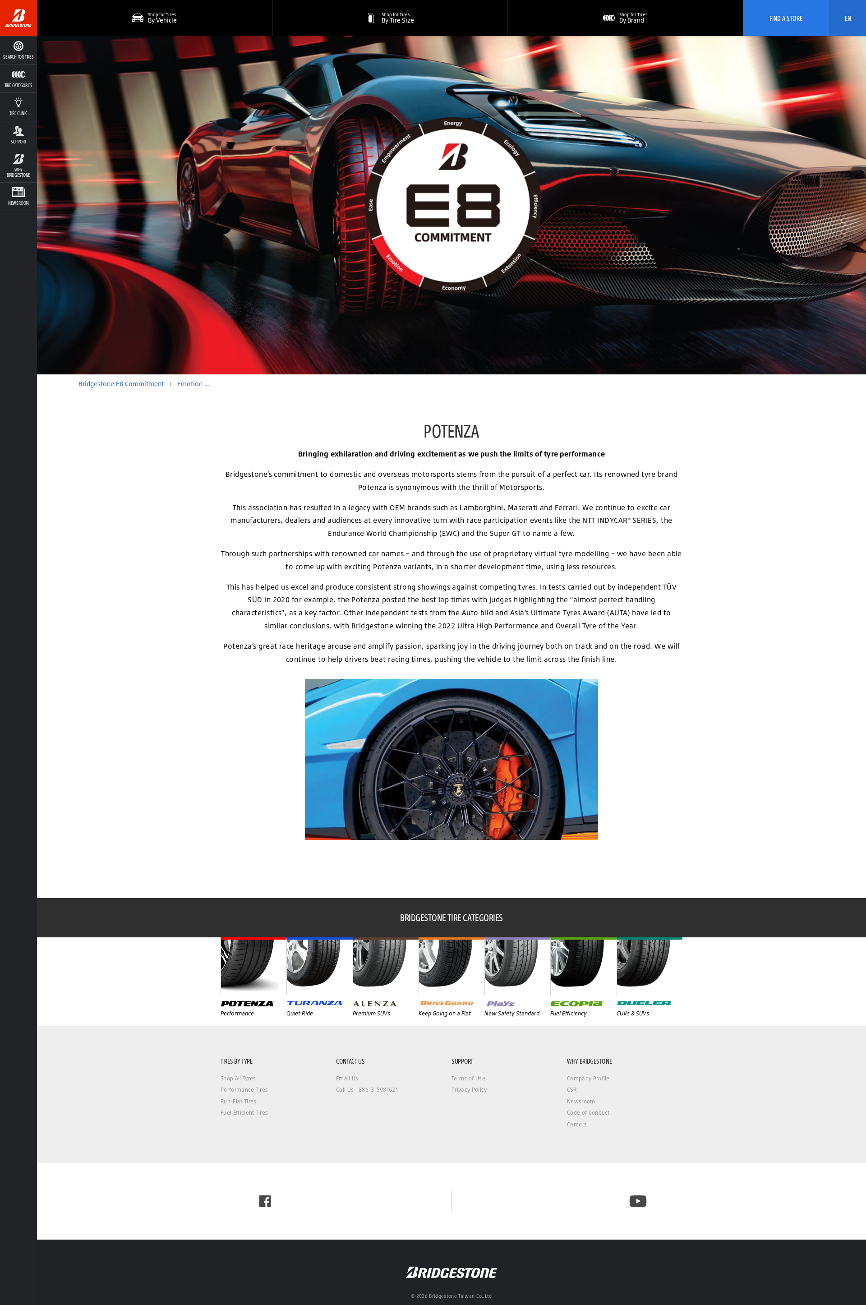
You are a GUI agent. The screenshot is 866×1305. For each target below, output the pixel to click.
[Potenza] (253, 966)
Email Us (347, 1078)
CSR (571, 1089)
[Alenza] (386, 966)
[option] (451, 205)
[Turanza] (319, 966)
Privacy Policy (469, 1089)
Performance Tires (244, 1089)
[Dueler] (649, 966)
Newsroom (581, 1101)
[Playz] (517, 966)
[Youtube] (638, 1201)
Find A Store (785, 18)
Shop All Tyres (238, 1078)
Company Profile (588, 1078)
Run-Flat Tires (238, 1101)
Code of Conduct (588, 1112)
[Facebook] (264, 1201)
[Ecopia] (583, 966)
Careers (577, 1124)
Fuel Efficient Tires (244, 1112)
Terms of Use (468, 1078)
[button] (18, 79)
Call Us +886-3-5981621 (367, 1089)
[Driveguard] (451, 966)
